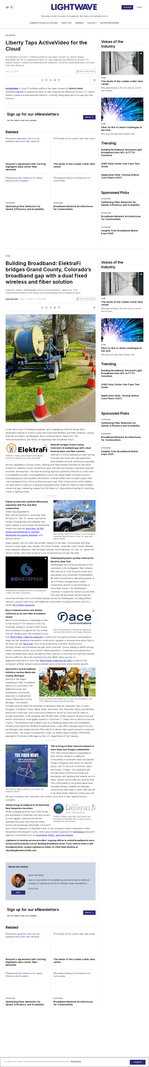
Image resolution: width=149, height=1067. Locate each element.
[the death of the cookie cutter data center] (122, 63)
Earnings (79, 23)
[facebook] (42, 80)
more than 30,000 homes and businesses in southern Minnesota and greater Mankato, (25, 531)
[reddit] (55, 80)
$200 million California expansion (26, 637)
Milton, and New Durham (60, 835)
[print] (94, 80)
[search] (12, 7)
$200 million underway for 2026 (56, 660)
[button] (7, 7)
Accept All (137, 1062)
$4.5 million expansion (24, 605)
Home (103, 78)
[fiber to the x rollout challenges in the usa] (122, 109)
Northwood (78, 832)
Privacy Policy (76, 1061)
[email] (59, 80)
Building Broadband (109, 23)
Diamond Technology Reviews (44, 23)
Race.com (28, 644)
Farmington (41, 835)
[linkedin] (46, 80)
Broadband (10, 35)
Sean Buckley (12, 299)
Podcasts (92, 23)
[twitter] (50, 80)
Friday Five (67, 23)
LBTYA (19, 92)
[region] (74, 1062)
